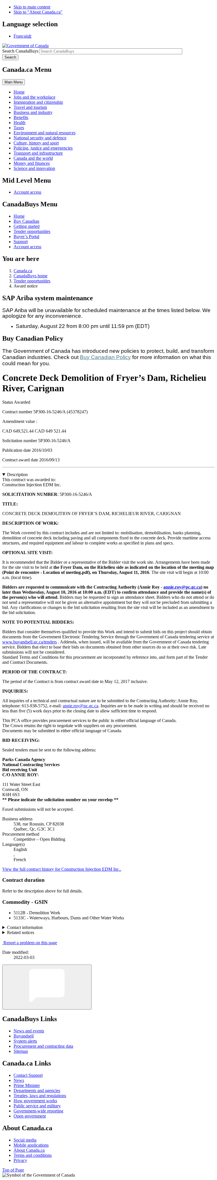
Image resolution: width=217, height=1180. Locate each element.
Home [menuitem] (19, 92)
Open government (30, 1116)
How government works (35, 1100)
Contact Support (28, 1075)
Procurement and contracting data (43, 1046)
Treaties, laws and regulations (40, 1095)
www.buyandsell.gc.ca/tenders (29, 641)
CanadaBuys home (30, 275)
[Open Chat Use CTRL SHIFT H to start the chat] (47, 987)
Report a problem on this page (30, 942)
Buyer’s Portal (26, 236)
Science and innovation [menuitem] (34, 168)
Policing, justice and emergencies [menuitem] (43, 148)
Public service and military (37, 1105)
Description (17, 474)
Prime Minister (27, 1085)
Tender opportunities (32, 231)
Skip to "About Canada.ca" (38, 12)
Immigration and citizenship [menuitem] (38, 102)
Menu (14, 82)
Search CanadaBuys (20, 51)
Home (19, 216)
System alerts (25, 1041)
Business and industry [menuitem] (33, 112)
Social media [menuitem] (25, 1140)
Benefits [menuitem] (21, 117)
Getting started (27, 226)
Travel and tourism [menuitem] (30, 107)
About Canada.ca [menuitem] (29, 1150)
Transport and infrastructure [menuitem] (38, 153)
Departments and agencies (37, 1090)
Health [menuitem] (19, 122)
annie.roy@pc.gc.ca (182, 587)
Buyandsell (24, 1036)
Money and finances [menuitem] (32, 163)
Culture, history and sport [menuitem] (36, 143)
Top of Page (13, 1170)
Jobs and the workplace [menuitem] (34, 97)
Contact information (25, 927)
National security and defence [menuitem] (40, 137)
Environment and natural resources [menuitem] (44, 132)
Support (21, 241)
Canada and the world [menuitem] (33, 158)
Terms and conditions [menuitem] (33, 1155)
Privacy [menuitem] (20, 1160)
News (19, 1080)
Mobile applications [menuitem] (31, 1145)
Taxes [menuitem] (19, 127)
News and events (29, 1030)
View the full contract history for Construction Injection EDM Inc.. (61, 869)
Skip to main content (32, 7)
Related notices (20, 932)
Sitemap (21, 1051)
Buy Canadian (26, 221)
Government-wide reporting (38, 1110)
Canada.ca (23, 270)
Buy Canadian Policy (105, 357)
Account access (27, 192)
